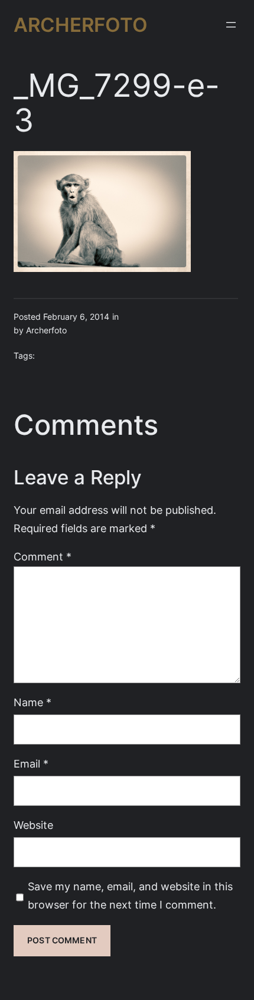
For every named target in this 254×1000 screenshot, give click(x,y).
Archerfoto (81, 25)
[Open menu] (231, 25)
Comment (42, 556)
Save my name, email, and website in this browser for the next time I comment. (130, 895)
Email (31, 764)
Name (32, 702)
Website (33, 825)
